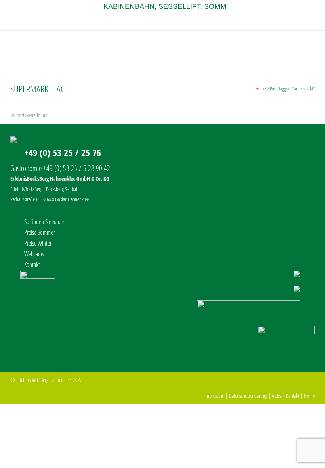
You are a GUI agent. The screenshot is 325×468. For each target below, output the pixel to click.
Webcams (34, 253)
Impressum (214, 395)
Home (261, 88)
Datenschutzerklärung (248, 395)
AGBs (276, 395)
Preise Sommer (39, 232)
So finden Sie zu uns (44, 221)
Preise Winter (38, 243)
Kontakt (32, 264)
